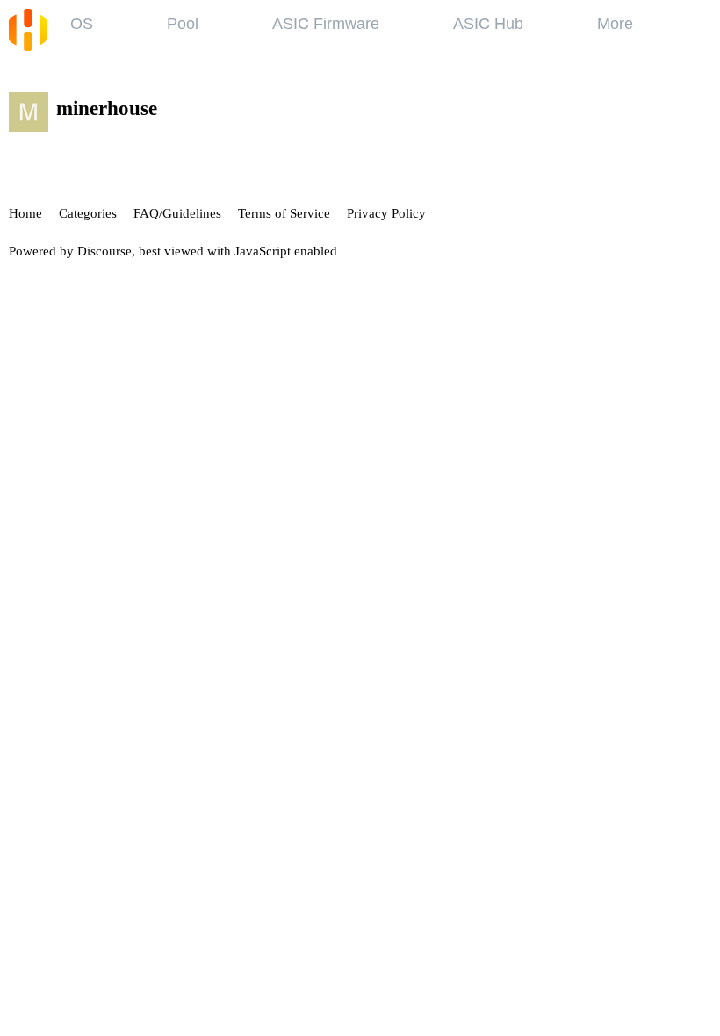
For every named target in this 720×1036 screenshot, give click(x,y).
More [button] (615, 23)
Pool (182, 23)
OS (81, 23)
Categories (88, 213)
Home (25, 213)
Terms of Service (284, 213)
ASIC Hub (488, 23)
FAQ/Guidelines (177, 213)
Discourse (104, 251)
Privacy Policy (386, 213)
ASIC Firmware (325, 23)
